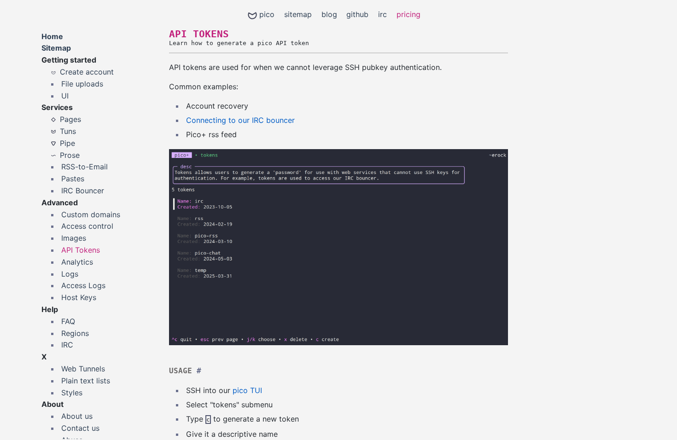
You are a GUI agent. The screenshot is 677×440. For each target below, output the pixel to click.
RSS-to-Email (84, 166)
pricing (408, 14)
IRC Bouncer (82, 190)
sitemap (298, 14)
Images (73, 238)
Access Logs (83, 285)
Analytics (77, 261)
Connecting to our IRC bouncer (240, 120)
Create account (87, 71)
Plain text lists (85, 380)
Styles (71, 392)
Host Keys (78, 297)
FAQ (68, 321)
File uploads (82, 83)
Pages (70, 119)
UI (65, 95)
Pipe (67, 143)
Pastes (72, 178)
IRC (67, 344)
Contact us (80, 428)
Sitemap (56, 47)
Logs (69, 273)
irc (382, 14)
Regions (75, 333)
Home (52, 36)
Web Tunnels (83, 368)
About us (77, 416)
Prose (70, 155)
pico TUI (247, 390)
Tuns (68, 131)
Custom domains (90, 214)
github (357, 14)
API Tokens (80, 250)
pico (266, 14)
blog (329, 14)
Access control (87, 226)
